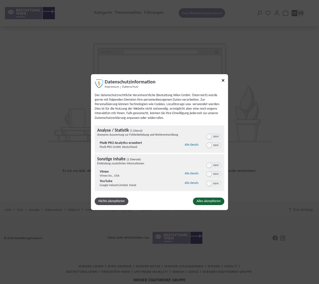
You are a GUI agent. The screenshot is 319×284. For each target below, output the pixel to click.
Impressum (112, 86)
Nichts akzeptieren (111, 201)
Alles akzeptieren (209, 201)
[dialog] (159, 142)
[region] (159, 158)
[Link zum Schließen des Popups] (223, 81)
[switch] (214, 136)
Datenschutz (130, 86)
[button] (209, 136)
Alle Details (192, 144)
